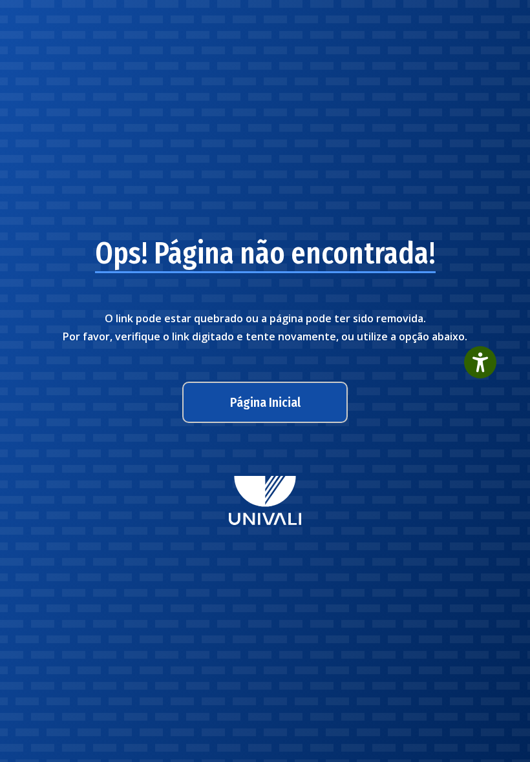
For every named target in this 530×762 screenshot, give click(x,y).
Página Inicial (265, 402)
